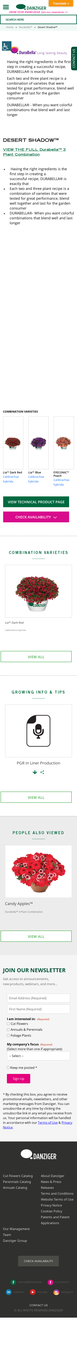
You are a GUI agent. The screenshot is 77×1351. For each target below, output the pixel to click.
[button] (6, 7)
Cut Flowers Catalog (18, 1176)
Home (9, 27)
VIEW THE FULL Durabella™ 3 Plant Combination (34, 152)
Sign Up (18, 1078)
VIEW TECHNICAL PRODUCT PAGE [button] (36, 502)
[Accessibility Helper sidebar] (6, 46)
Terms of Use (48, 1122)
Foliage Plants (21, 1035)
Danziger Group (15, 1240)
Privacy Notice (51, 1205)
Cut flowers (62, 1282)
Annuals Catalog (15, 1187)
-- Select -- (16, 1056)
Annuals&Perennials (30, 1282)
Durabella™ (25, 27)
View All (36, 656)
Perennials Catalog (17, 1182)
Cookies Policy (51, 1211)
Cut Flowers (19, 1023)
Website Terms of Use (57, 1199)
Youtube (42, 1292)
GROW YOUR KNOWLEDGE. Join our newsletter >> (38, 12)
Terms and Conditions (57, 1193)
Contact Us (38, 1305)
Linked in (18, 1292)
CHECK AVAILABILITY (33, 517)
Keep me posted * (23, 1067)
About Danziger (52, 1176)
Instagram (67, 1292)
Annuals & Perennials (26, 1029)
